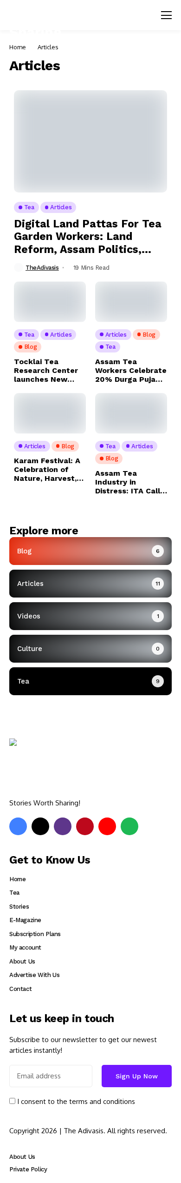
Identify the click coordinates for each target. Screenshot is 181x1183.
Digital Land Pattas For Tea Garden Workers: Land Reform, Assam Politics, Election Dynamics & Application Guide (88, 237)
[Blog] (90, 551)
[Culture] (90, 649)
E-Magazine (25, 920)
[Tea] (90, 681)
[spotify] (129, 826)
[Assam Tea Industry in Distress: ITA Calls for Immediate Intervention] (131, 413)
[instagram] (62, 826)
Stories (19, 906)
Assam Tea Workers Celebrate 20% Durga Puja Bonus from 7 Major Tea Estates (131, 370)
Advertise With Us (34, 974)
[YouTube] (107, 826)
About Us (22, 961)
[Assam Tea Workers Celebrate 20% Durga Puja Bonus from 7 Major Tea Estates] (131, 301)
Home (17, 47)
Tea (14, 892)
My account (25, 947)
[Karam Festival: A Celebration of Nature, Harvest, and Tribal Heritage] (50, 413)
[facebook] (18, 826)
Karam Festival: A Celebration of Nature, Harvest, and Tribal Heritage (47, 469)
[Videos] (90, 616)
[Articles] (90, 584)
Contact (20, 988)
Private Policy (28, 1169)
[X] (40, 826)
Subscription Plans (35, 933)
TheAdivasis (42, 267)
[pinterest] (85, 826)
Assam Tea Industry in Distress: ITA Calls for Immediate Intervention (129, 482)
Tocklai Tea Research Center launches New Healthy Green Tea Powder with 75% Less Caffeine (49, 370)
